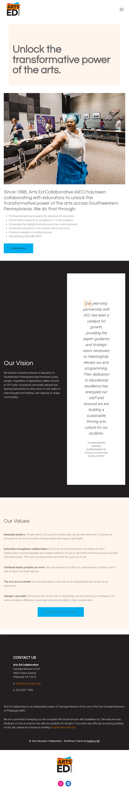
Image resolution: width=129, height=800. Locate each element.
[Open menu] (121, 9)
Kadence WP (93, 741)
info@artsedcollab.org (28, 683)
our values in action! (61, 611)
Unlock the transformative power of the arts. (61, 60)
